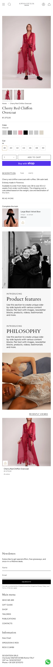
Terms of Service (7, 588)
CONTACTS (7, 623)
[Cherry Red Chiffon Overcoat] (26, 442)
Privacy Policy (42, 586)
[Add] (23, 222)
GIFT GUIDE (7, 605)
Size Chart (6, 638)
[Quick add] (5, 463)
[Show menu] (3, 4)
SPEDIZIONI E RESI (10, 643)
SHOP (4, 609)
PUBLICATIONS (9, 619)
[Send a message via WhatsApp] (48, 662)
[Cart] (49, 4)
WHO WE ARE (8, 600)
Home (4, 103)
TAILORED (6, 614)
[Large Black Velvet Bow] (10, 217)
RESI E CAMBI (8, 647)
